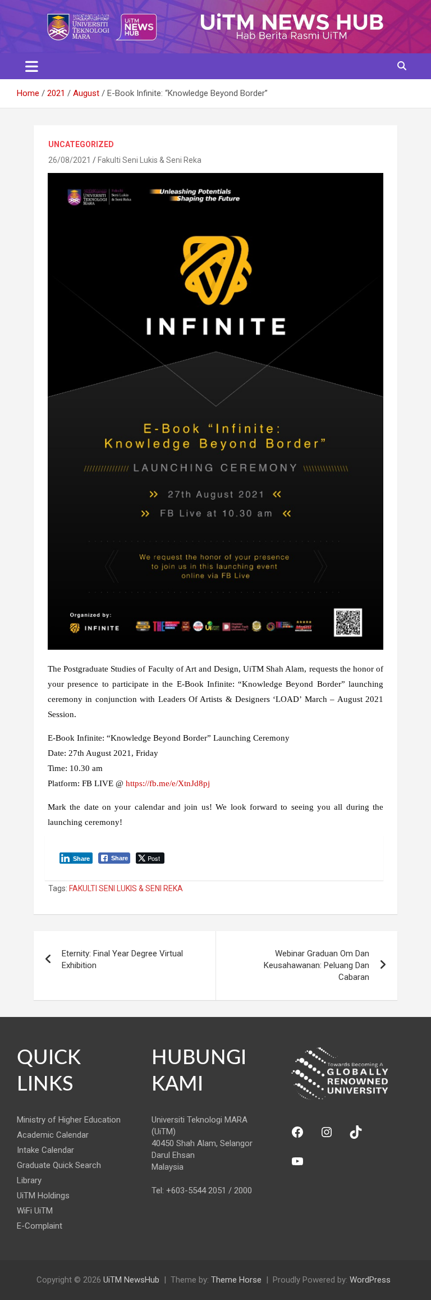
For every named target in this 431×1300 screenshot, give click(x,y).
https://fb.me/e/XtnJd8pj (168, 783)
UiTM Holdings (43, 1195)
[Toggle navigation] (32, 66)
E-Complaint (39, 1226)
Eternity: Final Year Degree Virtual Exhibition (122, 959)
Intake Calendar (45, 1150)
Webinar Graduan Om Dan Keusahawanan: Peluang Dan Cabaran (316, 965)
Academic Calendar (53, 1135)
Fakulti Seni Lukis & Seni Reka (149, 160)
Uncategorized (81, 144)
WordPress (370, 1280)
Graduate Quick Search (59, 1165)
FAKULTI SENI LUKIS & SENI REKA (126, 888)
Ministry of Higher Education (69, 1120)
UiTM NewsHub (131, 1280)
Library (29, 1180)
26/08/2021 (69, 160)
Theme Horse (236, 1280)
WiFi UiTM (35, 1211)
